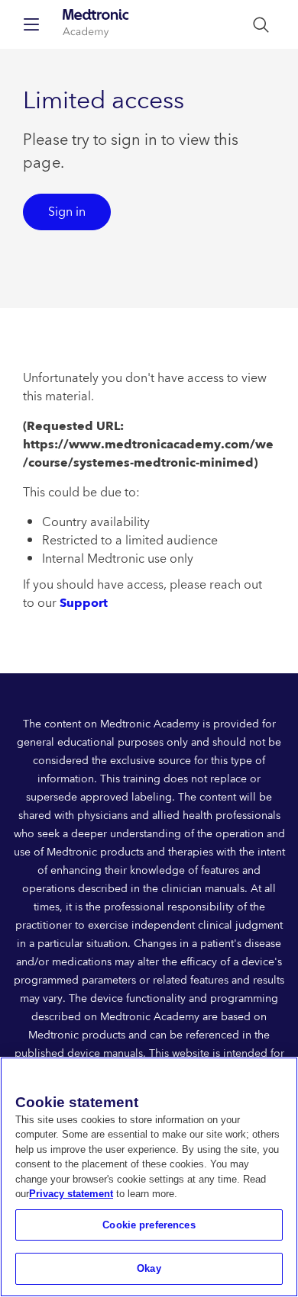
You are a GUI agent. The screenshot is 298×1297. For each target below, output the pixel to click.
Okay (149, 1268)
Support (84, 603)
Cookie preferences (148, 1225)
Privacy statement (71, 1193)
